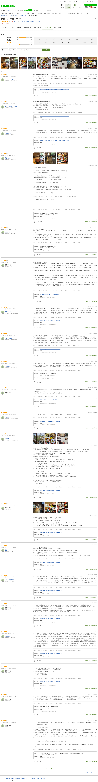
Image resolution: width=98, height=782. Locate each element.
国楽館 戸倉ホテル (11, 18)
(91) (47, 27)
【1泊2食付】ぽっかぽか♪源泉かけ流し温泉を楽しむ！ (51, 321)
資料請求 (43, 778)
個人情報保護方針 (15, 778)
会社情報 (8, 778)
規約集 (37, 778)
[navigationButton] (94, 62)
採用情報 (33, 778)
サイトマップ (71, 1)
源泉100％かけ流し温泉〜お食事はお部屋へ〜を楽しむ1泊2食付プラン (54, 89)
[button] (5, 63)
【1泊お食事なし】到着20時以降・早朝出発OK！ (50, 349)
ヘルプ (59, 1)
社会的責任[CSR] (25, 778)
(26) (27, 27)
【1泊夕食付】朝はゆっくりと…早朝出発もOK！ (50, 294)
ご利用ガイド (64, 1)
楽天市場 (86, 1)
